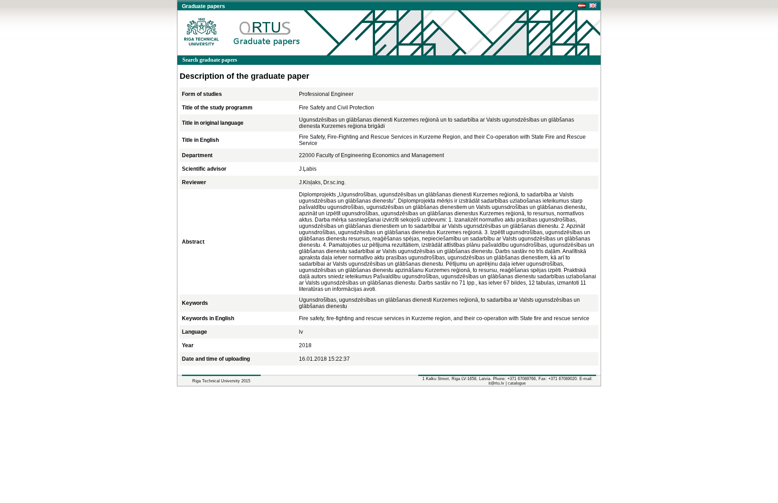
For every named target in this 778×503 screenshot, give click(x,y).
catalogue (517, 383)
